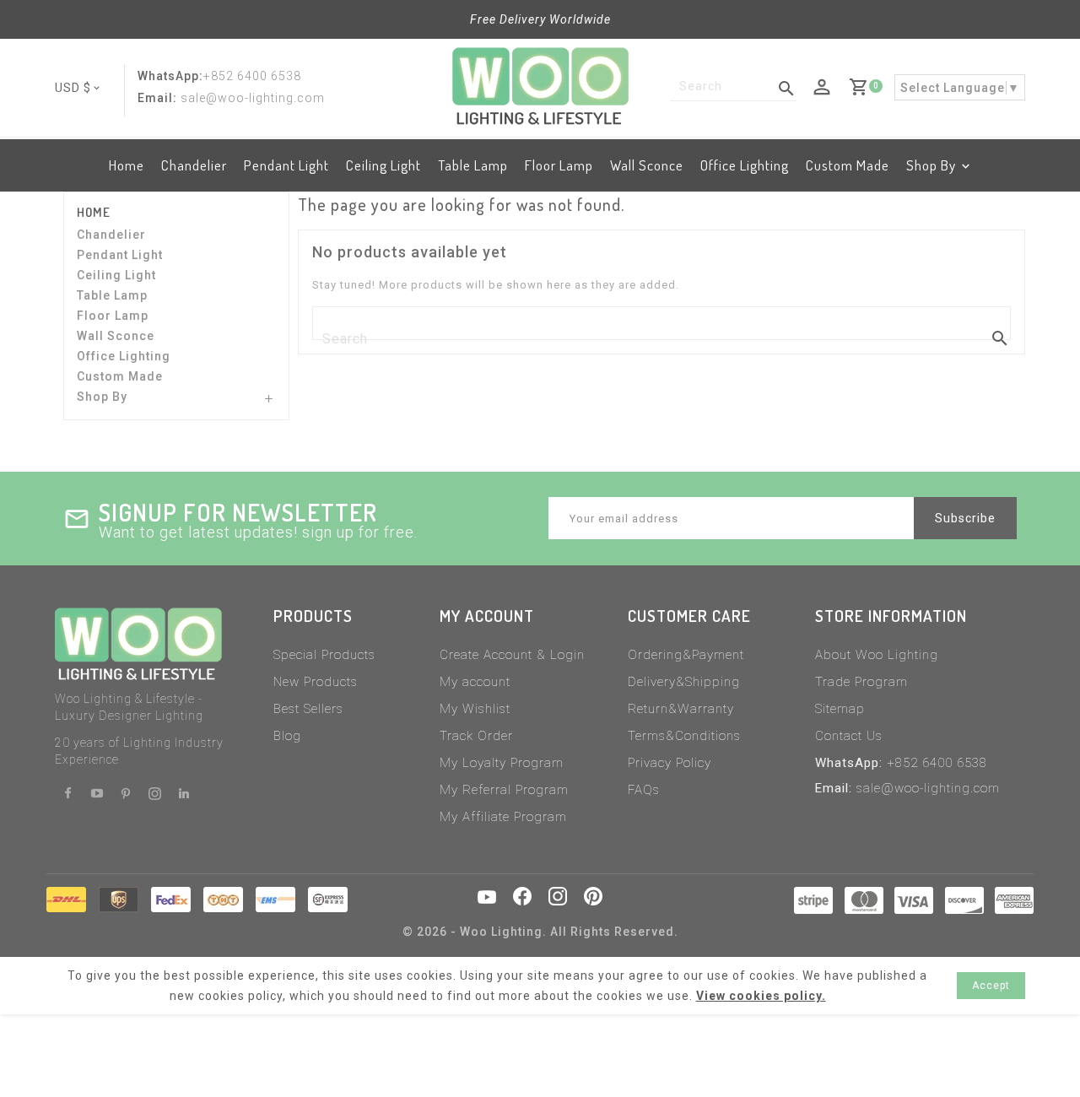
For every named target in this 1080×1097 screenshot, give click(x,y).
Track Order (476, 735)
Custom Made (847, 165)
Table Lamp (473, 165)
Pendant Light (286, 165)
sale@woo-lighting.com (928, 788)
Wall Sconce (646, 165)
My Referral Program (504, 789)
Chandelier (194, 165)
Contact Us (849, 735)
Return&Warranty (681, 708)
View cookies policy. (761, 995)
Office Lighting (744, 165)
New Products (315, 681)
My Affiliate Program (503, 816)
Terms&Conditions (684, 735)
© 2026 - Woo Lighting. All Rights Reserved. (540, 931)
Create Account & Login (512, 654)
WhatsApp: (170, 76)
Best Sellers (308, 708)
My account (475, 681)
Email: (157, 98)
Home (126, 165)
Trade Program (861, 681)
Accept (991, 986)
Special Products (324, 654)
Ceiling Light (383, 165)
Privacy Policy (669, 762)
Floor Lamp (559, 165)
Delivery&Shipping (684, 681)
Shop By (931, 165)
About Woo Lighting (876, 654)
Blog (287, 735)
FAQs (644, 789)
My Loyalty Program (502, 762)
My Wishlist (475, 708)
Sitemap (840, 708)
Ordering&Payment (686, 654)
